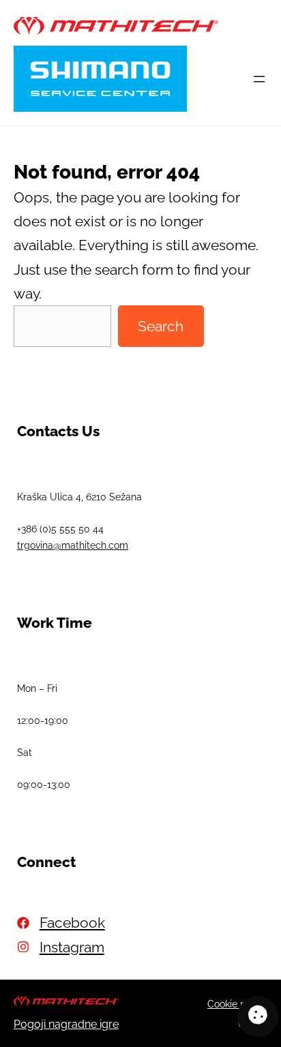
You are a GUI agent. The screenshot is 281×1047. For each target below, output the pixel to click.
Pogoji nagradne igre (66, 1024)
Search (160, 326)
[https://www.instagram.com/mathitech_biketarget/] (61, 947)
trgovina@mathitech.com (72, 545)
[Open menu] (259, 79)
